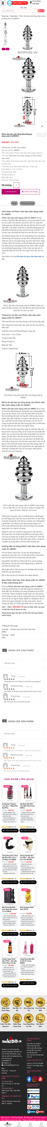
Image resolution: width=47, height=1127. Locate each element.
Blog (3, 1068)
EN (25, 8)
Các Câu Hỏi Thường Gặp (35, 1055)
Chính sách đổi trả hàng (34, 1048)
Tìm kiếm (41, 10)
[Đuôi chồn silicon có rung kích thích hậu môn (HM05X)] (43, 135)
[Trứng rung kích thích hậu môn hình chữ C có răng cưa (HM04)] (10, 845)
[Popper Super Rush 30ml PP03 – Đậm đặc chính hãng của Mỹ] (10, 948)
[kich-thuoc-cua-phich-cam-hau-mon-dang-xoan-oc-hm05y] (5, 42)
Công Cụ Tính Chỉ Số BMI (35, 1063)
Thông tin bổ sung (27, 203)
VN (21, 8)
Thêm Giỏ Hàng (31, 192)
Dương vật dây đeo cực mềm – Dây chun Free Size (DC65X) (27, 857)
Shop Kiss (5, 1071)
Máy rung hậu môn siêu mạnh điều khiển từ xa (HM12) (9, 909)
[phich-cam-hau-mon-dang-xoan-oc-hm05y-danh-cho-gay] (5, 33)
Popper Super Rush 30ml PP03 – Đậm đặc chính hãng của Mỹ (9, 961)
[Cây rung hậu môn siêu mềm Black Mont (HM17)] (28, 793)
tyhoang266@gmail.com (11, 1065)
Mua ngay (11, 192)
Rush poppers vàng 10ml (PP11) (27, 908)
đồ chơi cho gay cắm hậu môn (29, 256)
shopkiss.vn (7, 1063)
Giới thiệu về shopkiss (34, 1043)
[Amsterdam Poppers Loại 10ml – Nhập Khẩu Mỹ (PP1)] (10, 793)
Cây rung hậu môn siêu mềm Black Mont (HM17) (27, 806)
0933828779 (7, 1060)
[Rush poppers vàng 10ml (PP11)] (28, 896)
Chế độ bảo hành (32, 1052)
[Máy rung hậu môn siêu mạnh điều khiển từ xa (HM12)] (10, 896)
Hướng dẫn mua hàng (34, 1050)
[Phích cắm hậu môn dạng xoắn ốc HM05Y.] (5, 25)
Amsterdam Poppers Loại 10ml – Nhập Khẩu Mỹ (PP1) (10, 806)
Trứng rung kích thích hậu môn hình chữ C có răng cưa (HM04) (10, 857)
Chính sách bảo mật (33, 1046)
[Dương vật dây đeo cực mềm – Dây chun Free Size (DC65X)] (28, 845)
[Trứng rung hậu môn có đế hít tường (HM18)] (28, 948)
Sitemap (4, 1073)
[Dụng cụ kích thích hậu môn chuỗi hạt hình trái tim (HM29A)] (39, 135)
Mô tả (14, 203)
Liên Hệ (29, 1057)
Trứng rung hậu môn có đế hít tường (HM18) (27, 961)
